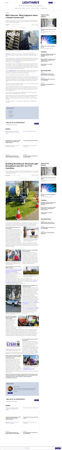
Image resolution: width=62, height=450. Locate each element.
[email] (25, 27)
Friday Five (28, 8)
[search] (7, 2)
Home (41, 176)
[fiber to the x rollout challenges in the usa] (48, 39)
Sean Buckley (8, 175)
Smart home (8, 53)
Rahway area (26, 303)
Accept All (58, 448)
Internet (17, 61)
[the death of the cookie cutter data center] (48, 22)
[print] (38, 27)
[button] (6, 2)
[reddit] (23, 27)
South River (35, 302)
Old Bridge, (36, 308)
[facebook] (19, 27)
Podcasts (37, 8)
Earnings (32, 8)
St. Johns (30, 367)
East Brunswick (30, 308)
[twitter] (22, 27)
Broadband (7, 12)
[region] (31, 448)
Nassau (26, 367)
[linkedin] (20, 27)
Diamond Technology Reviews (20, 8)
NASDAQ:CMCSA (12, 70)
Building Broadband (43, 8)
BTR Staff (7, 24)
